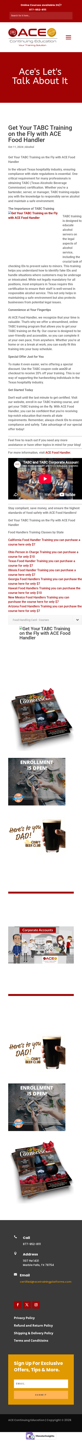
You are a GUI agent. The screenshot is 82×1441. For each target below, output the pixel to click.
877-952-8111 (37, 9)
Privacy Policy (24, 1318)
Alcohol (29, 146)
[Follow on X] (27, 1305)
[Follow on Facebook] (18, 1305)
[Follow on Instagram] (36, 1305)
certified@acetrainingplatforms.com (45, 1282)
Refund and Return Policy (33, 1325)
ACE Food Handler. (58, 452)
